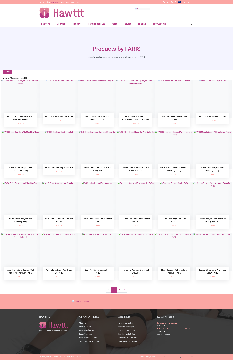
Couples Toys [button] (160, 24)
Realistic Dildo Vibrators (88, 338)
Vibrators (82, 323)
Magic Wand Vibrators (88, 330)
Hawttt (153, 357)
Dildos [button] (128, 24)
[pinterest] (172, 2)
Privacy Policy (45, 357)
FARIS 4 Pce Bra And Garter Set (59, 116)
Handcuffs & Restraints (127, 338)
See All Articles (163, 335)
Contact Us (57, 357)
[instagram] (175, 2)
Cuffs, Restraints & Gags (128, 341)
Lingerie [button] (142, 24)
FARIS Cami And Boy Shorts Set (59, 167)
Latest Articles (68, 357)
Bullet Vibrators (85, 327)
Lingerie (59, 2)
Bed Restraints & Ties (126, 334)
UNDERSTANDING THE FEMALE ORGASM (174, 329)
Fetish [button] (115, 24)
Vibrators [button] (62, 24)
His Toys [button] (77, 24)
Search (78, 357)
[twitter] (168, 2)
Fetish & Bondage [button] (97, 24)
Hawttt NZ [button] (186, 2)
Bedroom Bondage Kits (127, 327)
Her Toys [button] (45, 24)
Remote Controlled (125, 323)
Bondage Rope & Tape (127, 330)
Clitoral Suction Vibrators (89, 341)
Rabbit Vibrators (85, 334)
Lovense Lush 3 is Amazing (168, 323)
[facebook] (164, 2)
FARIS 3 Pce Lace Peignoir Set (212, 116)
